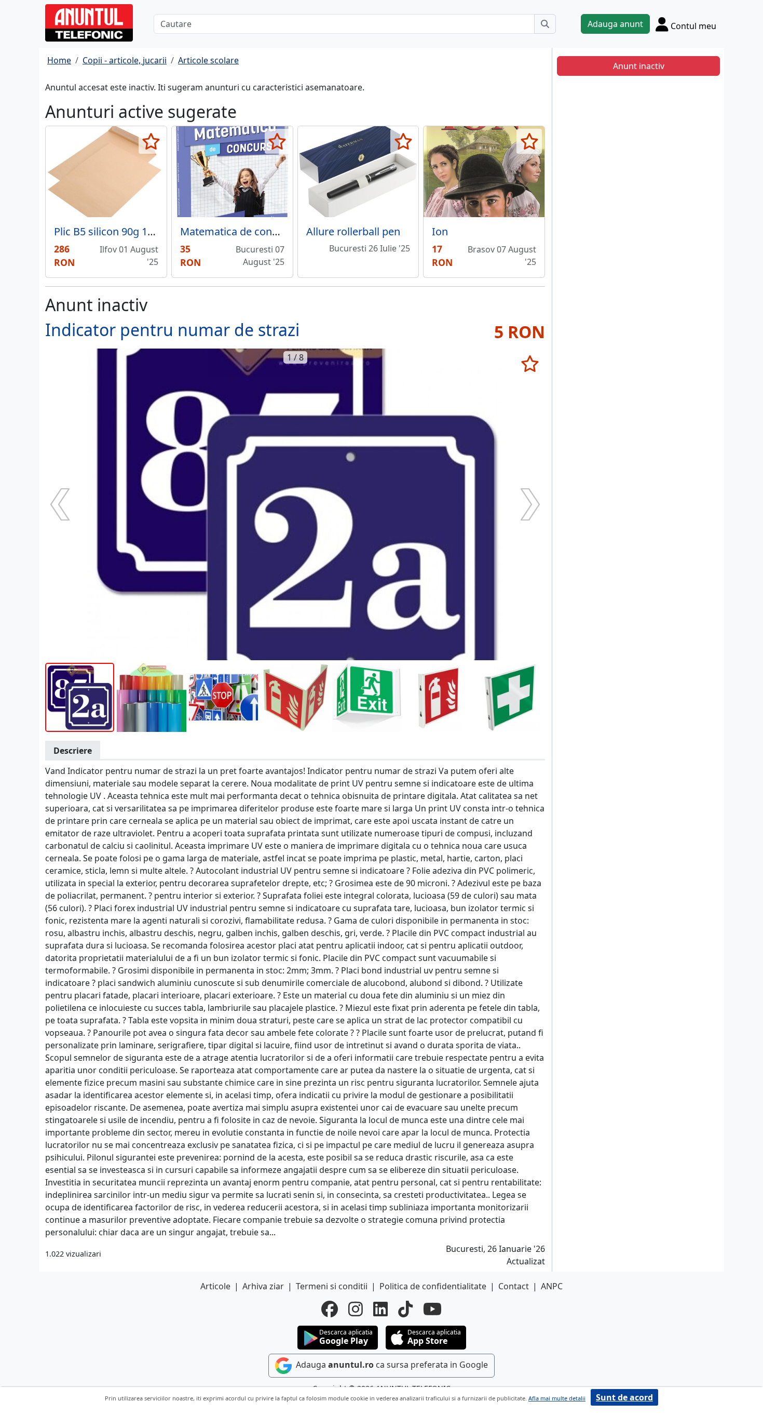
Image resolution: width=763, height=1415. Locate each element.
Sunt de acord (624, 1397)
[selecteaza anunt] (151, 141)
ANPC (552, 1286)
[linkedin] (380, 1309)
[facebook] (329, 1309)
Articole (215, 1286)
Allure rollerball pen (353, 231)
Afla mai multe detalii (556, 1398)
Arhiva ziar (263, 1286)
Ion (440, 231)
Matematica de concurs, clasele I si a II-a (277, 231)
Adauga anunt (615, 24)
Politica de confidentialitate (432, 1286)
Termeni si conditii (331, 1286)
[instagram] (355, 1309)
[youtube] (432, 1309)
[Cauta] (545, 24)
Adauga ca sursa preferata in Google (391, 1364)
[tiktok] (405, 1309)
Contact (513, 1286)
